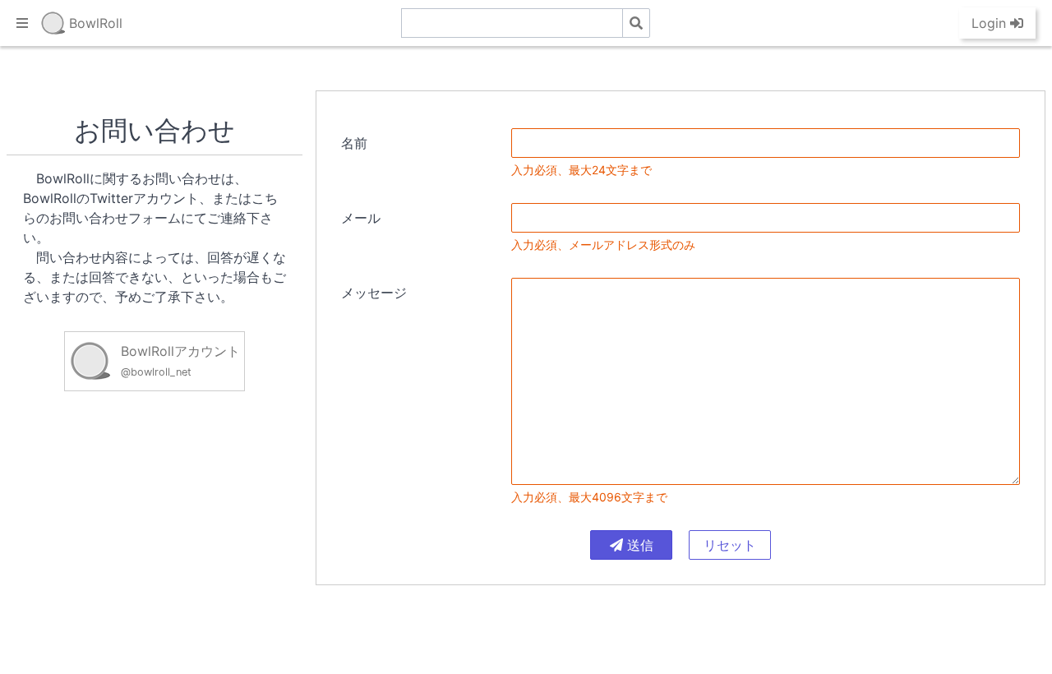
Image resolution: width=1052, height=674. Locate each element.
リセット (730, 545)
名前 (354, 143)
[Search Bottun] (636, 23)
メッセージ (374, 292)
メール (361, 218)
